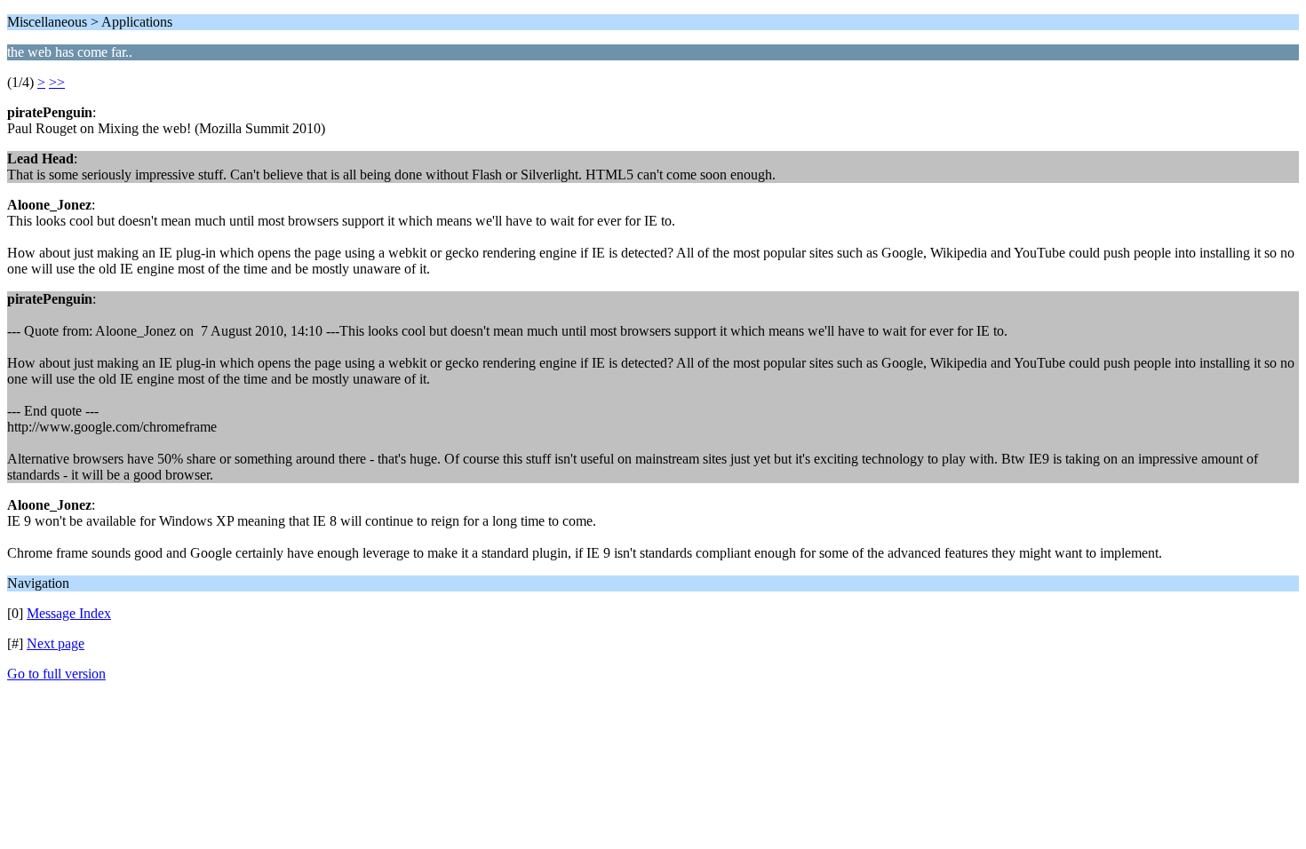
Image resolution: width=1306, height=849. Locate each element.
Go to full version (56, 673)
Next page (55, 643)
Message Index (69, 613)
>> (57, 82)
